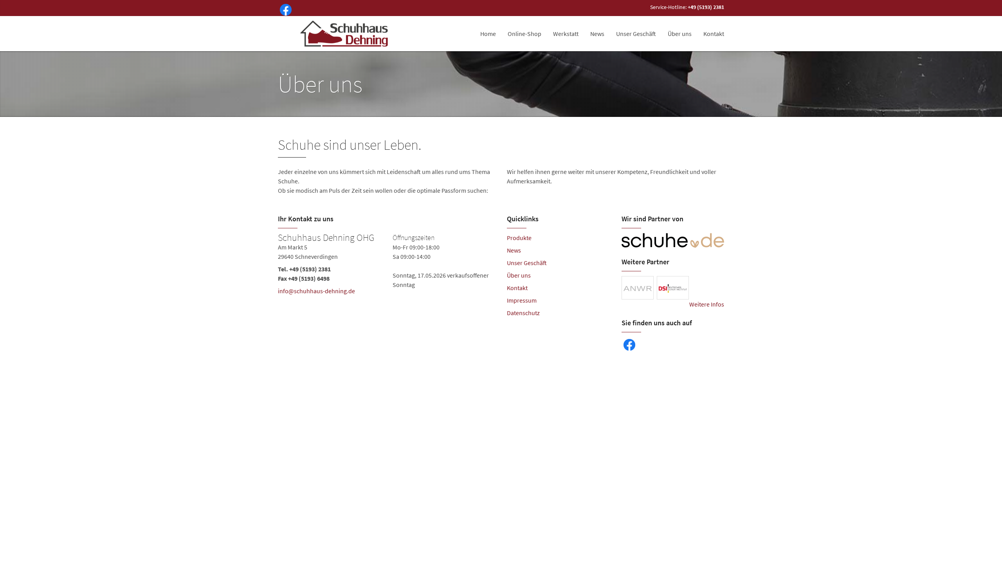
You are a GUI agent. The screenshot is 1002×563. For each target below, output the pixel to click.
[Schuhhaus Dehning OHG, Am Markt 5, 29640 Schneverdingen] (386, 266)
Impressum (522, 300)
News (597, 34)
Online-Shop (524, 34)
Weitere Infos (706, 304)
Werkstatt (565, 34)
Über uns (680, 34)
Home (488, 34)
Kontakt (713, 34)
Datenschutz (523, 313)
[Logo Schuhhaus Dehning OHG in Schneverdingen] (345, 33)
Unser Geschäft (636, 34)
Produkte (519, 238)
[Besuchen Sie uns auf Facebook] (284, 9)
